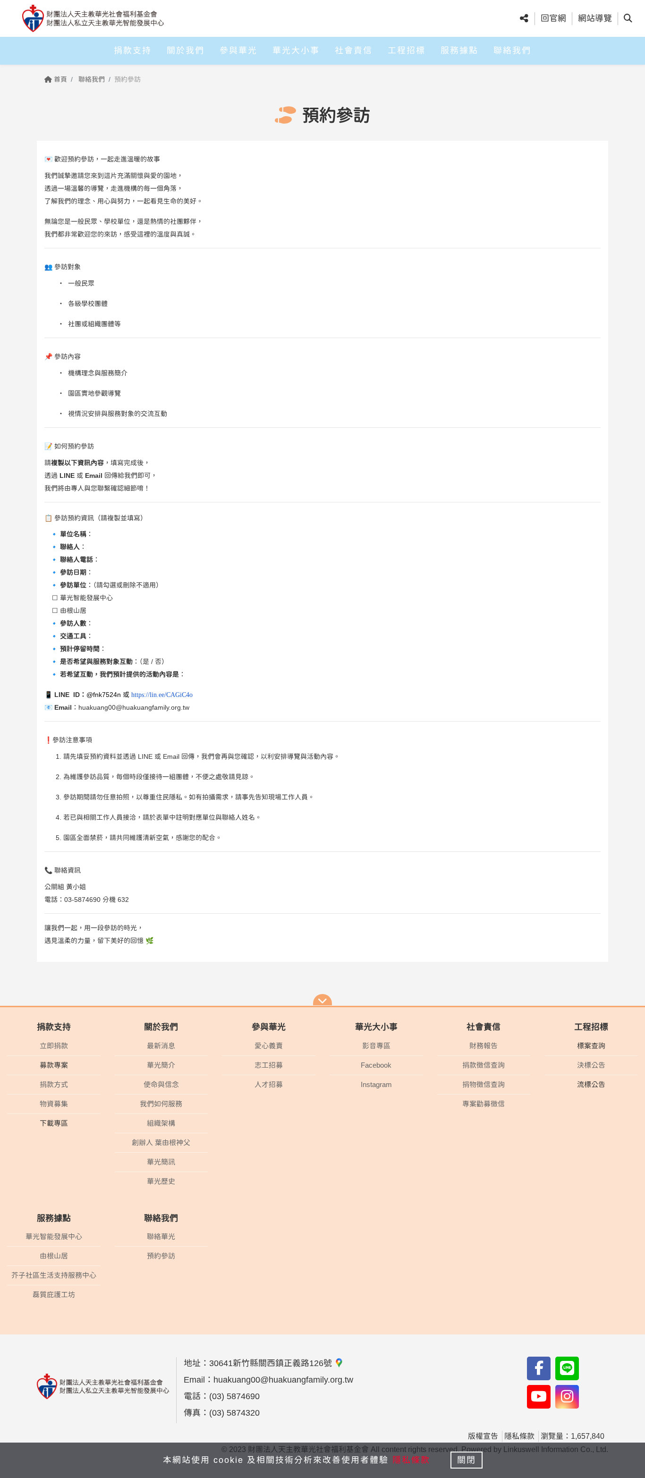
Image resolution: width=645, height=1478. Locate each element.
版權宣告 (483, 1436)
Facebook (376, 1065)
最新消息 (161, 1046)
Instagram (376, 1084)
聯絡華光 (161, 1236)
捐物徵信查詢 (483, 1084)
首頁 (59, 79)
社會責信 (354, 50)
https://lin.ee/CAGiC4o (162, 694)
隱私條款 (519, 1436)
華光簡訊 (161, 1162)
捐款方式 (54, 1084)
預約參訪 (161, 1256)
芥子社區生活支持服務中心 (53, 1275)
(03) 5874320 (234, 1413)
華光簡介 (161, 1065)
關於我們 (185, 50)
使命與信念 (161, 1084)
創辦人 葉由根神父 (161, 1142)
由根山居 (54, 1256)
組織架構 (161, 1123)
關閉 (466, 1460)
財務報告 (483, 1046)
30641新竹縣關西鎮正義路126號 (271, 1363)
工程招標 (406, 50)
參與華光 (238, 50)
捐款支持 (133, 50)
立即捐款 (54, 1046)
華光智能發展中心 (53, 1236)
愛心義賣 (269, 1046)
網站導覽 (595, 18)
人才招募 (269, 1084)
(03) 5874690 (234, 1396)
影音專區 (376, 1046)
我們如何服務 (161, 1104)
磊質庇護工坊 (54, 1295)
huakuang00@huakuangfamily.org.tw (133, 707)
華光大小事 (296, 50)
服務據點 (459, 50)
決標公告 (591, 1065)
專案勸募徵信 (483, 1104)
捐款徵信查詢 (483, 1065)
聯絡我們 (512, 50)
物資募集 (54, 1104)
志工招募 (269, 1065)
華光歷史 (161, 1181)
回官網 (553, 18)
